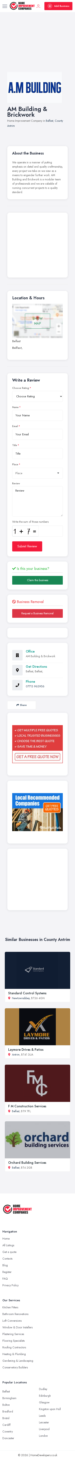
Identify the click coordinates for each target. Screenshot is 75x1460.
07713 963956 (35, 686)
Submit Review (27, 546)
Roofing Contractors (14, 1347)
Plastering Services (13, 1334)
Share (23, 705)
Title (14, 445)
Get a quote (9, 1252)
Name (15, 407)
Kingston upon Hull (50, 1409)
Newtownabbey (21, 998)
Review (16, 483)
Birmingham (9, 1398)
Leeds (42, 1416)
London (43, 1436)
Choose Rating (20, 388)
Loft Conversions (12, 1321)
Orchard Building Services (27, 1162)
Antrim (16, 1055)
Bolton (6, 1405)
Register (7, 1272)
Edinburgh (45, 1396)
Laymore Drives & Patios (25, 1049)
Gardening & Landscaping (17, 1361)
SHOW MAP (38, 321)
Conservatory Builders (15, 1367)
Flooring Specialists (13, 1341)
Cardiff (6, 1425)
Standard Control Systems (27, 993)
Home (6, 1239)
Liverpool (44, 1429)
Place (15, 464)
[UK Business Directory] (37, 812)
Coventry (7, 1431)
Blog (5, 1265)
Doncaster (8, 1438)
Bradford (7, 1411)
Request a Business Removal (37, 613)
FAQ (5, 1279)
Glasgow (44, 1402)
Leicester (44, 1422)
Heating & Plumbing (14, 1354)
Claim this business (37, 580)
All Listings (8, 1245)
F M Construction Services (27, 1106)
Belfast (49, 121)
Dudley (43, 1389)
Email (15, 426)
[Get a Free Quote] (37, 744)
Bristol (5, 1418)
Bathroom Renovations (15, 1314)
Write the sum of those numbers (30, 522)
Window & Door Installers (17, 1327)
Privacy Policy (10, 1285)
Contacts (7, 1259)
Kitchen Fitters (10, 1307)
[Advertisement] (37, 46)
